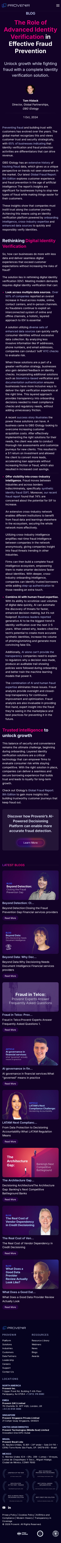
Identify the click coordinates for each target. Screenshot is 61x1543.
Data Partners (9, 1356)
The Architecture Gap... (18, 1180)
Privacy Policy (9, 1515)
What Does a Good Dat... (19, 1292)
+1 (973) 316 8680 (35, 1394)
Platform (6, 1340)
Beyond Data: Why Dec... (19, 957)
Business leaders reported (34, 617)
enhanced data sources (17, 225)
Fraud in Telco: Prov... (17, 1014)
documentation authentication (24, 382)
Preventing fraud (12, 127)
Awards (35, 1356)
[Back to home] (15, 5)
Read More (10, 918)
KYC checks (50, 351)
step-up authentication (36, 585)
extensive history (39, 162)
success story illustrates (32, 417)
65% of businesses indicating (27, 143)
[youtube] (3, 1507)
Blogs (35, 1352)
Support (6, 1368)
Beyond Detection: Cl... (18, 903)
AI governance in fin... (17, 1068)
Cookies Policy (26, 1515)
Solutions (7, 1344)
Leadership (8, 1360)
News (35, 1348)
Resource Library (40, 1340)
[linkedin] (9, 1507)
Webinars (36, 1344)
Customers (8, 1352)
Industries (7, 1348)
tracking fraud (11, 166)
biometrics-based (27, 378)
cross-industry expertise (33, 221)
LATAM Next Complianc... (19, 1122)
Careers (6, 1364)
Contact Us (8, 1372)
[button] (58, 5)
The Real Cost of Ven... (18, 1238)
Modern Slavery (25, 1518)
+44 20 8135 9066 (11, 1409)
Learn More (30, 842)
